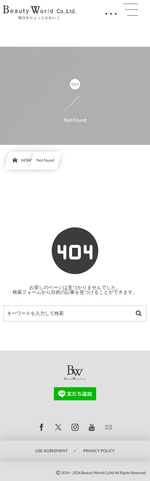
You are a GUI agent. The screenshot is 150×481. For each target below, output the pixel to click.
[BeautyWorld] (39, 9)
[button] (131, 10)
